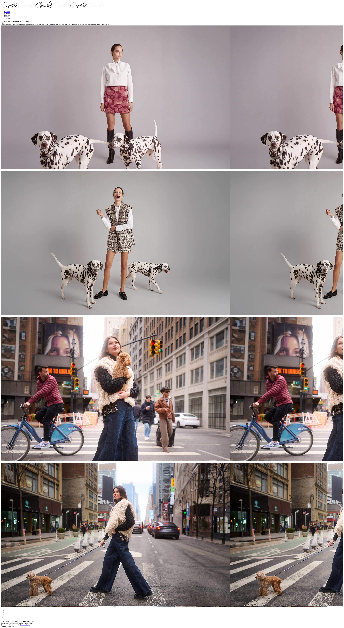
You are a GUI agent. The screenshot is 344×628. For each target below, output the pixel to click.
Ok (29, 625)
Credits (31, 623)
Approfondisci (24, 625)
